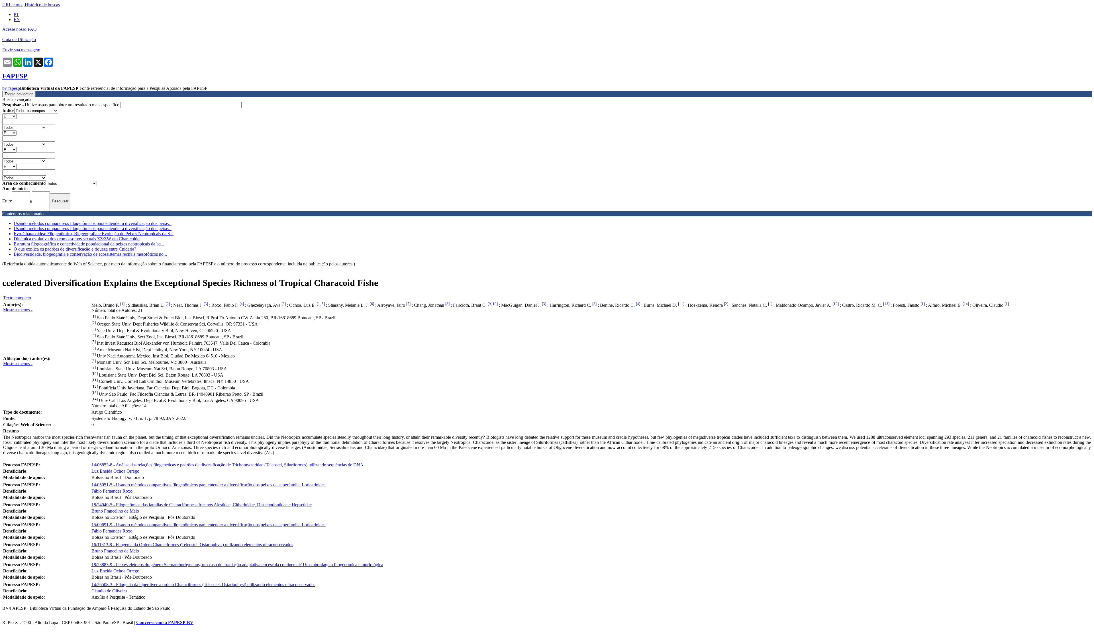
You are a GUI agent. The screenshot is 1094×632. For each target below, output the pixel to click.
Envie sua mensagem (21, 49)
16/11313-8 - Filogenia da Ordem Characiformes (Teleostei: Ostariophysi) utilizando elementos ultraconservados (192, 544)
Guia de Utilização (19, 39)
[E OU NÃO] (9, 115)
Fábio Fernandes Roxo (111, 491)
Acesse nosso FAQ (19, 29)
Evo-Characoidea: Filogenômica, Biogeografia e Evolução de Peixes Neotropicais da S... (94, 233)
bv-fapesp (11, 88)
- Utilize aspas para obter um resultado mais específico (61, 104)
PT (16, 14)
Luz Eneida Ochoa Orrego (115, 471)
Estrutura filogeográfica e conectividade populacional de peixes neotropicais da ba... (89, 243)
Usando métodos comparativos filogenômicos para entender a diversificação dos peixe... (93, 223)
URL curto (12, 4)
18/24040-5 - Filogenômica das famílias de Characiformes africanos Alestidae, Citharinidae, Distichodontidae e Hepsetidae (201, 504)
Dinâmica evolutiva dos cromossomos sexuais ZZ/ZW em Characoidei (77, 238)
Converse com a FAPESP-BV (164, 622)
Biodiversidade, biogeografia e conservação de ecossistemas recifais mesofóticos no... (90, 254)
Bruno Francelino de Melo (115, 511)
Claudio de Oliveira (109, 590)
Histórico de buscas (42, 4)
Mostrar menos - (17, 309)
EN (17, 19)
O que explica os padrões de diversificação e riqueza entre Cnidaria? (75, 249)
